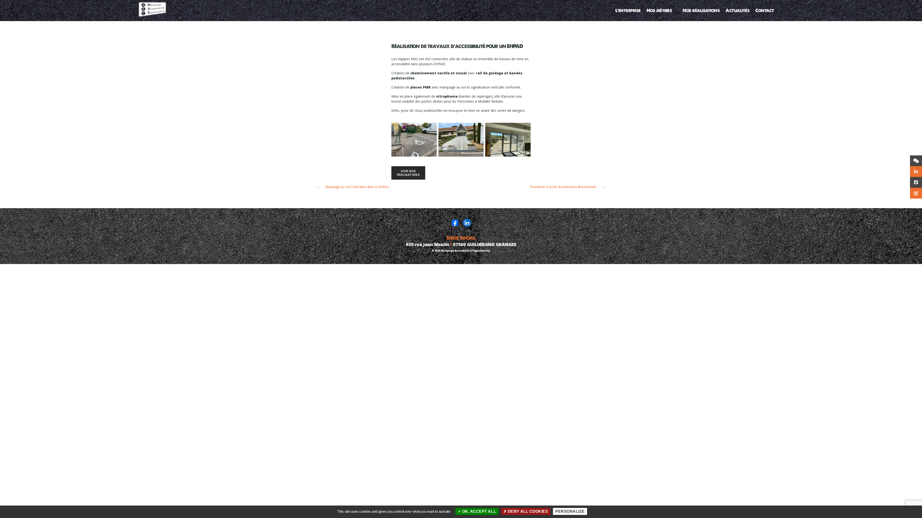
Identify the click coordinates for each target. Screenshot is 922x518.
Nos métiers (659, 10)
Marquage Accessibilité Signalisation (465, 250)
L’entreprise (628, 10)
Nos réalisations (701, 10)
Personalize (570, 511)
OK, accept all (478, 511)
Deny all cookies (527, 511)
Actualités (737, 10)
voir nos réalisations (408, 173)
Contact (764, 10)
